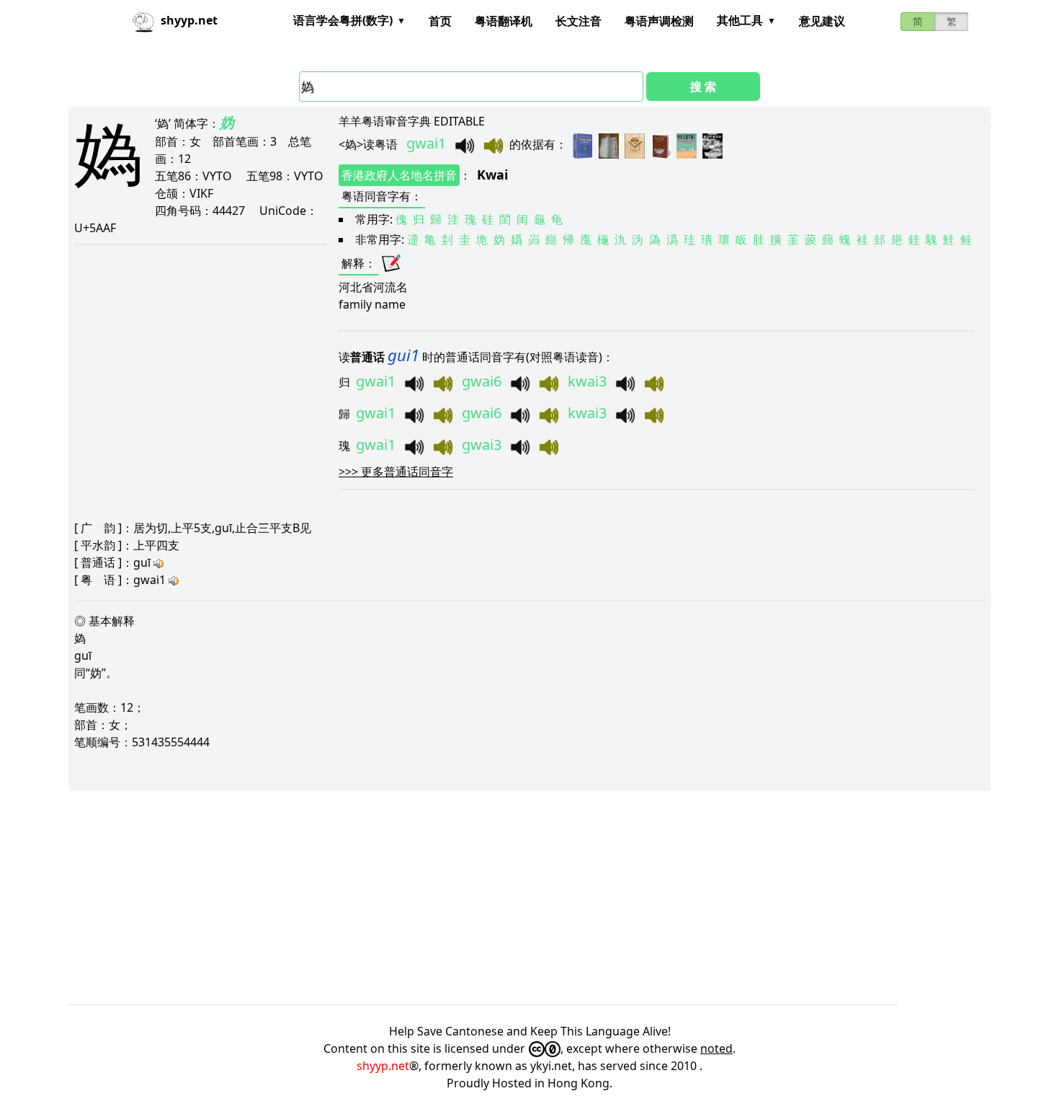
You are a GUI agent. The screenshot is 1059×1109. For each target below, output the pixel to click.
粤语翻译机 (503, 21)
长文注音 (578, 21)
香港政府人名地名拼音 (399, 175)
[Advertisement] (500, 898)
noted (716, 1048)
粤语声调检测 (659, 21)
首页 (440, 21)
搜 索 (703, 86)
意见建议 (822, 21)
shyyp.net (383, 1066)
